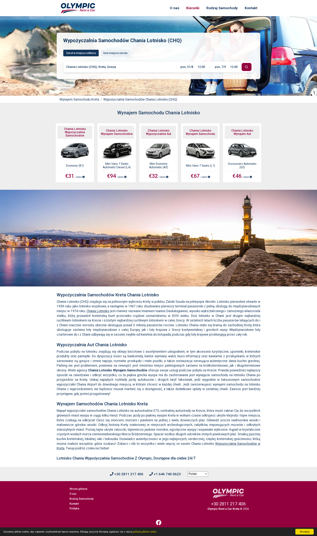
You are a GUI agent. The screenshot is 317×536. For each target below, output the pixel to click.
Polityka (74, 508)
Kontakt (251, 8)
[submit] (247, 67)
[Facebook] (158, 522)
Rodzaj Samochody (222, 8)
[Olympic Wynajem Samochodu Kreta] (78, 8)
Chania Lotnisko (98, 311)
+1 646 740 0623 (167, 474)
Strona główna (78, 488)
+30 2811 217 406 (128, 474)
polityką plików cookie (144, 531)
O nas (174, 8)
